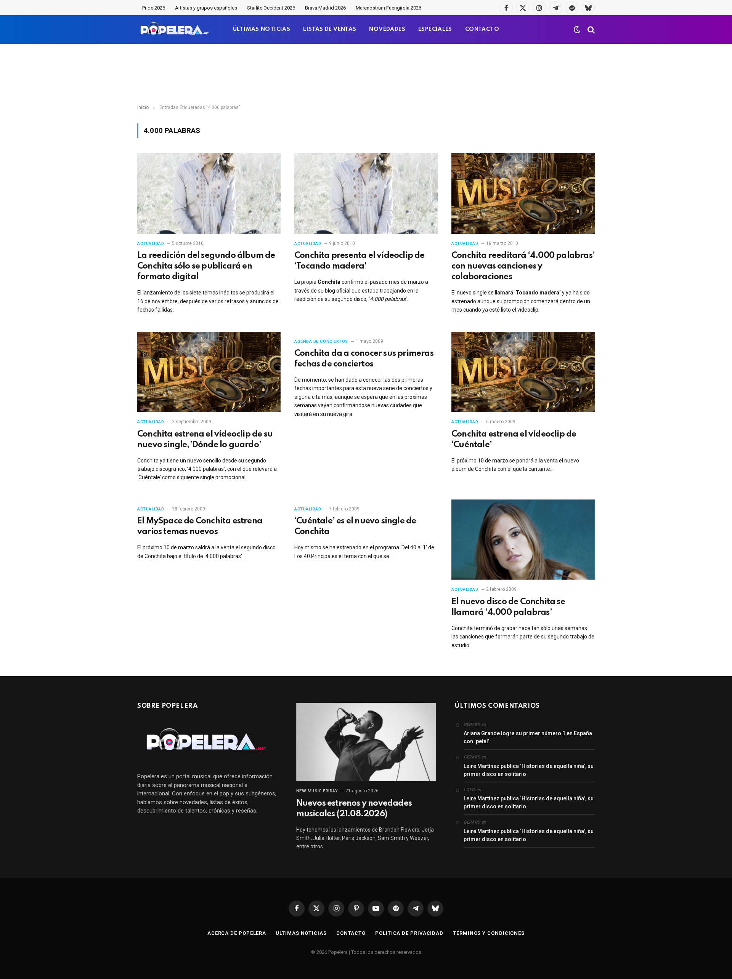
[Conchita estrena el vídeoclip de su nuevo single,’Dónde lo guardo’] (209, 372)
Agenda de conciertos (321, 341)
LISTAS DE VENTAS (329, 29)
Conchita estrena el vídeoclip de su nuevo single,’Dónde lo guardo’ (205, 439)
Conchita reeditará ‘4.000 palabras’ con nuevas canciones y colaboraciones (523, 266)
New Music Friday (317, 791)
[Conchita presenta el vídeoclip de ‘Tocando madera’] (366, 193)
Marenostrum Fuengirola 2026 (388, 8)
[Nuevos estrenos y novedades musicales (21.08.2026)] (366, 742)
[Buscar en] (590, 29)
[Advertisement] (366, 74)
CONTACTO (482, 29)
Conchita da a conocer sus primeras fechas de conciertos (363, 358)
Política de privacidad (409, 933)
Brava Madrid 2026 (325, 8)
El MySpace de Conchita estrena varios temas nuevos (199, 526)
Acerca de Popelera (236, 933)
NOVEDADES (387, 29)
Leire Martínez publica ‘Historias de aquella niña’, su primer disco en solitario (529, 770)
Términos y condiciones (489, 933)
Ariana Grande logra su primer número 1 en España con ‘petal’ (528, 737)
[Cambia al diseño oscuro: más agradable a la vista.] (577, 30)
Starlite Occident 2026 (271, 8)
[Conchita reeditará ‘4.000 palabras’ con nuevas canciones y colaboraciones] (523, 193)
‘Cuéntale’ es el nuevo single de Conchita (355, 526)
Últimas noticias (301, 933)
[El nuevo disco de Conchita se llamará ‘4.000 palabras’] (523, 539)
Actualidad (150, 243)
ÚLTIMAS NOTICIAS (261, 29)
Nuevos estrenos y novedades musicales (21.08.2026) (354, 808)
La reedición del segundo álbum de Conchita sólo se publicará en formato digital (206, 266)
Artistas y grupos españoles (206, 8)
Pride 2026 (153, 8)
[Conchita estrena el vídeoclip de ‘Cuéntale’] (523, 372)
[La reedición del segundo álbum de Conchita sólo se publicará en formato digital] (209, 193)
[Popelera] (175, 29)
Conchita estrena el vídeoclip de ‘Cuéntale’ (513, 439)
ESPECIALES (435, 29)
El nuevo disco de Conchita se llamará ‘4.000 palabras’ (508, 607)
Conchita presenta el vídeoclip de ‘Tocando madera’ (359, 260)
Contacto (351, 933)
